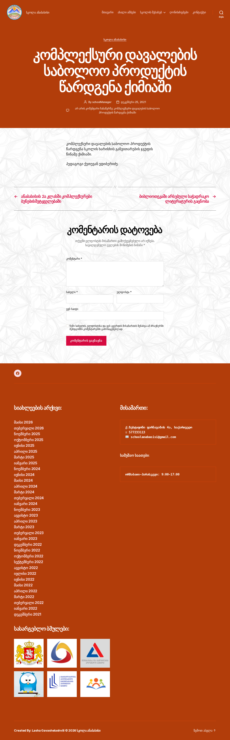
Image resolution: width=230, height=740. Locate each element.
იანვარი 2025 (25, 463)
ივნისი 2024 (24, 475)
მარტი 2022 (24, 597)
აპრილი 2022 (25, 591)
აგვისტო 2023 (26, 515)
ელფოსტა (124, 292)
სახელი (72, 292)
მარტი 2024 (24, 492)
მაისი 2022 (23, 585)
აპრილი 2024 (25, 486)
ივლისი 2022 (25, 573)
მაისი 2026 (23, 422)
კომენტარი (74, 258)
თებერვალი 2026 (29, 428)
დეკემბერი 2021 (27, 614)
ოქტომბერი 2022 (28, 556)
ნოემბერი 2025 (27, 434)
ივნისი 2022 (24, 579)
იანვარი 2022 (25, 608)
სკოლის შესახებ (151, 12)
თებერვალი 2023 (29, 533)
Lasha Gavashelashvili (48, 730)
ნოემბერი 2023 (27, 509)
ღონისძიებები (179, 12)
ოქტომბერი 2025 (28, 440)
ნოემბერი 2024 (27, 469)
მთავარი (107, 12)
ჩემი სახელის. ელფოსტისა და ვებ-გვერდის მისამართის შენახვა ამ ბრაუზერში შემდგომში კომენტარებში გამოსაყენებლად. (117, 327)
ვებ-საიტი (72, 308)
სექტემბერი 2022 (28, 562)
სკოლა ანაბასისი (115, 39)
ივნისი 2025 (24, 445)
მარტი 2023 (24, 527)
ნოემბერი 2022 (27, 550)
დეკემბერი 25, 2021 (133, 102)
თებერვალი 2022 (29, 603)
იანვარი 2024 (25, 504)
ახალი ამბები (127, 12)
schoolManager (101, 102)
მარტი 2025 (24, 457)
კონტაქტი (199, 12)
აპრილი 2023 (25, 521)
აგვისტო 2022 (26, 568)
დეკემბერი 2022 (28, 544)
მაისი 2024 (23, 480)
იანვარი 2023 (25, 538)
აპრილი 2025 (25, 451)
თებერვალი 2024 (29, 498)
